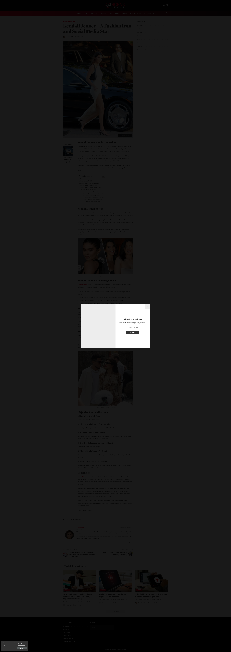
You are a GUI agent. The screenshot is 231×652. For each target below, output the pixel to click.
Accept (22, 648)
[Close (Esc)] (147, 306)
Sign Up (132, 332)
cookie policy (21, 645)
